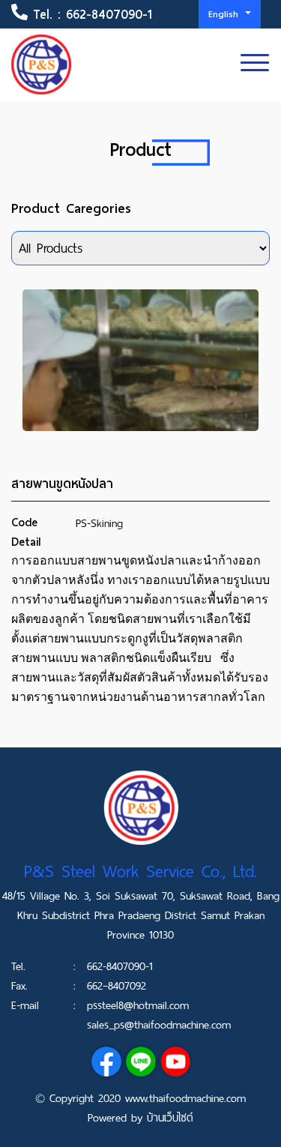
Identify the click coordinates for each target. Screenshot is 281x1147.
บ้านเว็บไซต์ (170, 1118)
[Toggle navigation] (255, 64)
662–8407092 (116, 986)
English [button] (225, 14)
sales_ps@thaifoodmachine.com (159, 1025)
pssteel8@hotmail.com (138, 1005)
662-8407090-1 (109, 14)
